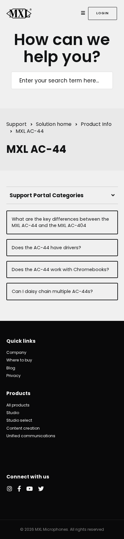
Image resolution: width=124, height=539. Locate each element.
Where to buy (19, 360)
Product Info (96, 124)
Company (16, 352)
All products (18, 405)
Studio (12, 412)
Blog (10, 368)
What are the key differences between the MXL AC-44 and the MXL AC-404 (60, 222)
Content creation (23, 428)
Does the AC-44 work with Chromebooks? (60, 269)
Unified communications (30, 435)
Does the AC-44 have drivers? (46, 247)
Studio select (19, 420)
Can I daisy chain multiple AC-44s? (52, 291)
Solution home (54, 124)
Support (16, 124)
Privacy (13, 375)
